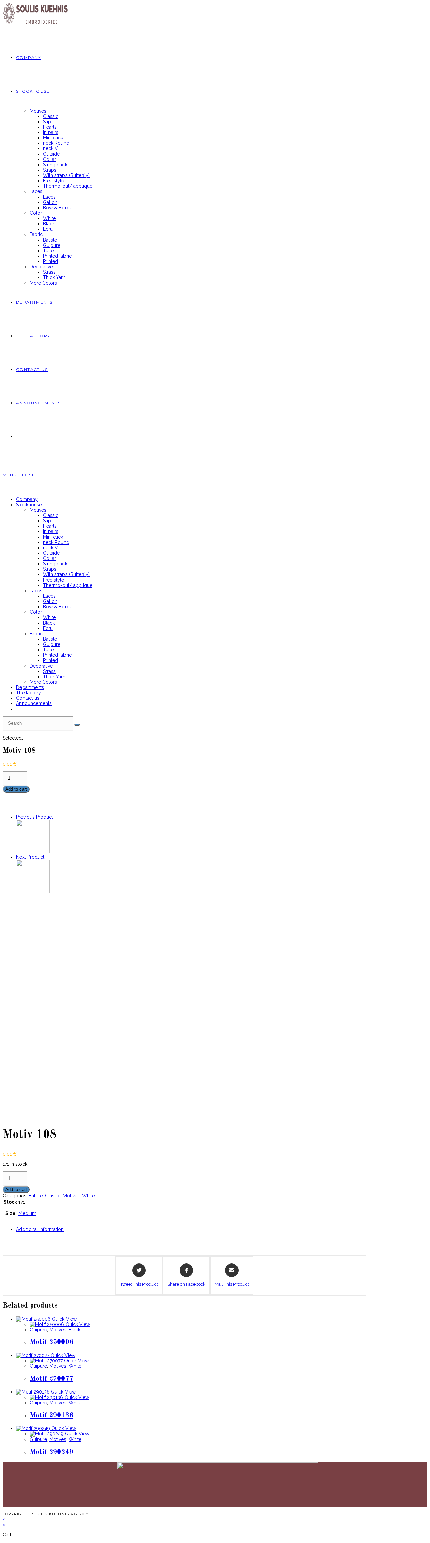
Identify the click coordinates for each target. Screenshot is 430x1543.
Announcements (34, 703)
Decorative (41, 666)
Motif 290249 (51, 1452)
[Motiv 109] (33, 891)
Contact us (27, 698)
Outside (51, 553)
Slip (47, 520)
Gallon (50, 601)
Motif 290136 (51, 1415)
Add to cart (16, 789)
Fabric (36, 633)
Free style (53, 580)
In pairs (50, 531)
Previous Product (34, 817)
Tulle (48, 649)
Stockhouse (29, 504)
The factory (28, 692)
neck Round (56, 542)
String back (55, 563)
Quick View (64, 1319)
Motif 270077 (51, 1378)
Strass (49, 671)
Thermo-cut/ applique (67, 585)
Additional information (40, 1229)
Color (36, 612)
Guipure (51, 644)
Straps (49, 569)
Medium (27, 1213)
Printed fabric (57, 655)
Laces (36, 590)
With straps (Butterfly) (66, 574)
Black (49, 623)
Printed (50, 660)
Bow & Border (58, 606)
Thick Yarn (54, 676)
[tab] (191, 1229)
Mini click (53, 537)
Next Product (30, 857)
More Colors (43, 682)
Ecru (48, 628)
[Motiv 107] (33, 851)
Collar (49, 558)
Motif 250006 (51, 1342)
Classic (50, 515)
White (49, 617)
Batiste (50, 639)
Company (27, 499)
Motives (38, 510)
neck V (50, 547)
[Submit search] (77, 725)
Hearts (50, 526)
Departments (30, 687)
